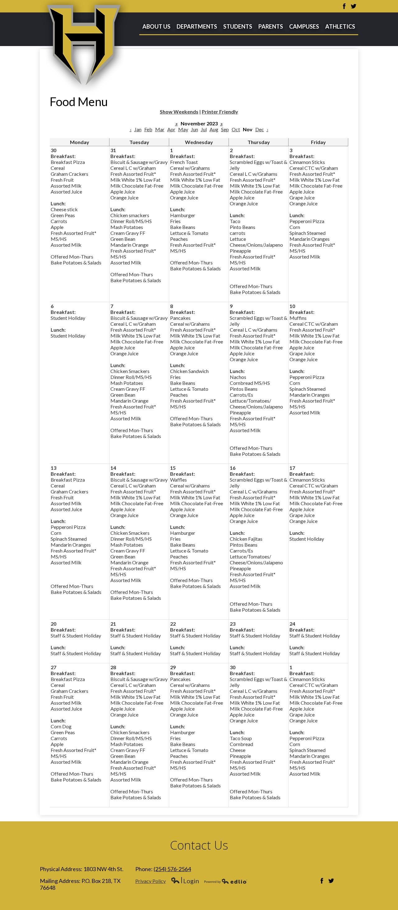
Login (185, 881)
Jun (194, 129)
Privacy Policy (150, 881)
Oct (236, 129)
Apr (171, 129)
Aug (214, 129)
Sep (225, 129)
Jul (204, 129)
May (183, 129)
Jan (137, 129)
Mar (159, 129)
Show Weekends (179, 111)
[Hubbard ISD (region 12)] (85, 47)
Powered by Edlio (226, 881)
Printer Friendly (220, 111)
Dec (259, 129)
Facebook (344, 6)
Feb (148, 129)
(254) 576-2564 (172, 869)
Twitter (353, 6)
